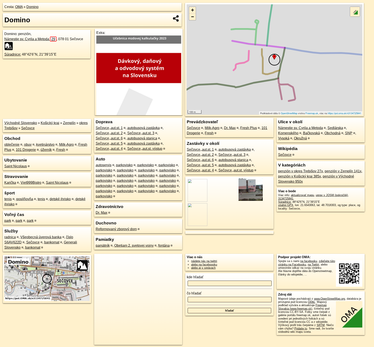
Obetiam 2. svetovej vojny (134, 245)
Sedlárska (335, 128)
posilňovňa (24, 199)
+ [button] (192, 10)
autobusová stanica (142, 138)
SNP (348, 133)
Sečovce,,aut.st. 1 (109, 128)
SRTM (321, 325)
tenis (8, 199)
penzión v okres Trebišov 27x (300, 171)
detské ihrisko (60, 199)
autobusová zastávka (143, 128)
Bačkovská (311, 133)
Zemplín (69, 123)
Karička (10, 182)
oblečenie (11, 144)
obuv (28, 144)
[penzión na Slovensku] (10, 46)
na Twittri (313, 264)
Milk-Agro (66, 144)
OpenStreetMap (289, 113)
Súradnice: (12, 54)
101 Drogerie (26, 150)
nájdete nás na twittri (204, 261)
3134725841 (285, 198)
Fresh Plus (248, 128)
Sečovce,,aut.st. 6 (109, 138)
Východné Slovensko (20, 123)
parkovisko (124, 165)
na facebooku (308, 261)
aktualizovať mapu (302, 195)
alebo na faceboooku (204, 264)
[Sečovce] (250, 200)
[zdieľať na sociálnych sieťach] (176, 18)
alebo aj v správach (203, 267)
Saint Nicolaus (15, 166)
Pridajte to (300, 328)
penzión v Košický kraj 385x (299, 176)
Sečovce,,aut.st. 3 (140, 133)
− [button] (192, 16)
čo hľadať (194, 293)
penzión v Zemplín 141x (343, 171)
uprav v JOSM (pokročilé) (332, 195)
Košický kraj (50, 123)
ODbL (311, 302)
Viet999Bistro (31, 182)
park (7, 220)
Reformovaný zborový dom (116, 229)
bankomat (51, 242)
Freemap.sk (311, 113)
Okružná (300, 138)
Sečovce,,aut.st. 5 (109, 143)
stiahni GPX (285, 205)
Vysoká (283, 138)
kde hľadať (195, 277)
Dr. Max (101, 212)
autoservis (103, 165)
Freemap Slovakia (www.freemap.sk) (302, 307)
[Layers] (355, 11)
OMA (19, 7)
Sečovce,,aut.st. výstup (144, 148)
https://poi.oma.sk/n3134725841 (344, 113)
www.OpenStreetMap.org (329, 298)
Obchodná (332, 133)
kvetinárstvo (45, 144)
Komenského (288, 133)
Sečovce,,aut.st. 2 (109, 133)
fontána (164, 245)
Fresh (60, 150)
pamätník (103, 245)
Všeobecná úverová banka (40, 237)
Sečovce (28, 128)
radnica (10, 237)
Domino (32, 7)
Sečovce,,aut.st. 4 (109, 148)
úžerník (46, 150)
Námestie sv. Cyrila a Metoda (29, 39)
